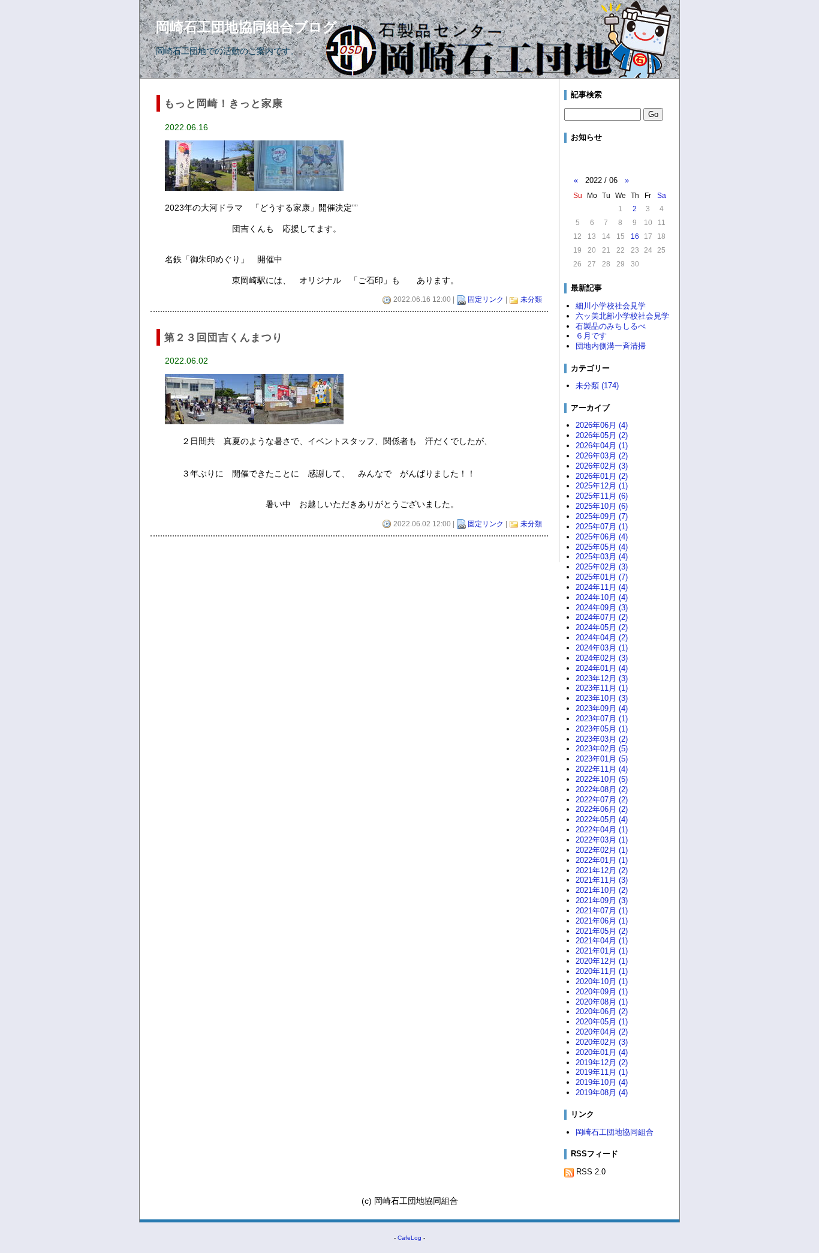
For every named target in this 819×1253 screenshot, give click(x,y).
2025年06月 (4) (602, 536)
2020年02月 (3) (602, 1042)
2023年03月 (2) (602, 739)
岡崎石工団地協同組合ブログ (246, 27)
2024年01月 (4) (602, 668)
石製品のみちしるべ (611, 326)
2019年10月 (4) (602, 1082)
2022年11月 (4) (602, 769)
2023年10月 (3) (602, 698)
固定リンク (486, 299)
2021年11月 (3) (602, 880)
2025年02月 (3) (602, 566)
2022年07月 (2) (602, 799)
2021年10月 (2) (602, 890)
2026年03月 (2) (602, 455)
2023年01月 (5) (602, 758)
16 (635, 236)
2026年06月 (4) (602, 425)
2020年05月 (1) (602, 1021)
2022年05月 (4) (602, 819)
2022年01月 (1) (602, 860)
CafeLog (409, 1237)
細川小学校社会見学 (611, 305)
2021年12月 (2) (602, 870)
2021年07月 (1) (602, 910)
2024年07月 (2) (602, 617)
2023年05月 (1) (602, 728)
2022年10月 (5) (602, 779)
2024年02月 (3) (602, 658)
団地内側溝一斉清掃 (611, 345)
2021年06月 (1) (602, 920)
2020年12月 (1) (602, 961)
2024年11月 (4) (602, 587)
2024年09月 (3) (602, 607)
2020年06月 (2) (602, 1011)
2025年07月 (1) (602, 526)
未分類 (531, 299)
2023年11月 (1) (602, 688)
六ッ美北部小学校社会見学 (622, 315)
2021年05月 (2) (602, 931)
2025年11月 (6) (602, 495)
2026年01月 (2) (602, 476)
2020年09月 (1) (602, 991)
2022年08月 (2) (602, 789)
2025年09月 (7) (602, 516)
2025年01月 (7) (602, 576)
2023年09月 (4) (602, 708)
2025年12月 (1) (602, 485)
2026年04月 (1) (602, 445)
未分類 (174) (597, 385)
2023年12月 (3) (602, 678)
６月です (591, 335)
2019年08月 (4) (602, 1092)
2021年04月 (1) (602, 940)
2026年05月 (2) (602, 435)
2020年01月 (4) (602, 1052)
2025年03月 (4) (602, 556)
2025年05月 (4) (602, 546)
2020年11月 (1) (602, 971)
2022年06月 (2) (602, 809)
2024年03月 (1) (602, 647)
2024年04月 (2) (602, 637)
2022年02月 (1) (602, 850)
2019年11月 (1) (602, 1072)
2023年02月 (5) (602, 748)
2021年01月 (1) (602, 950)
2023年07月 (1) (602, 718)
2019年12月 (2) (602, 1062)
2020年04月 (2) (602, 1031)
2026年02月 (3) (602, 465)
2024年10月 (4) (602, 597)
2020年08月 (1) (602, 1001)
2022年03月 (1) (602, 839)
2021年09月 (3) (602, 900)
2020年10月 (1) (602, 981)
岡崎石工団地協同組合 (615, 1132)
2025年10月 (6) (602, 506)
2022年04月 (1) (602, 829)
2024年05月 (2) (602, 627)
